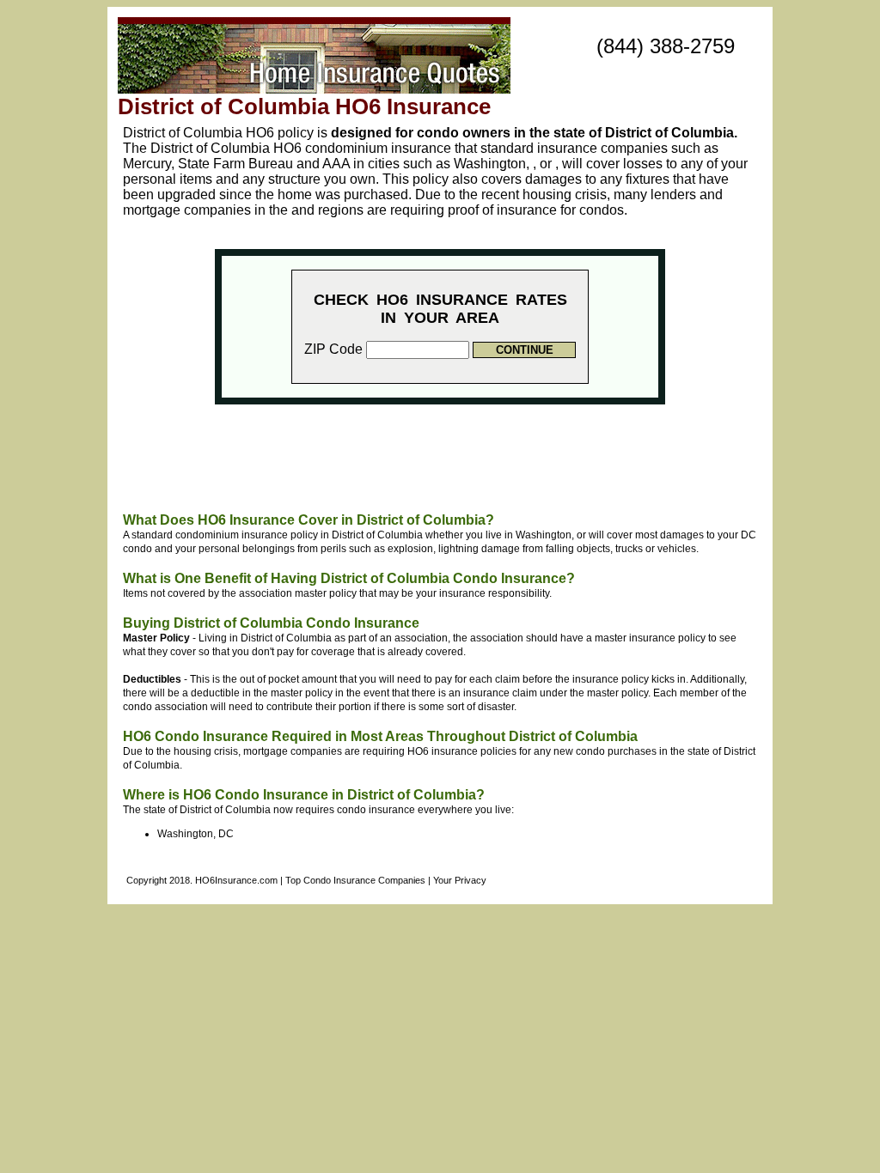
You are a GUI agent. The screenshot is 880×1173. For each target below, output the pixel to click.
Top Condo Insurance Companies (355, 880)
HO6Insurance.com (236, 880)
